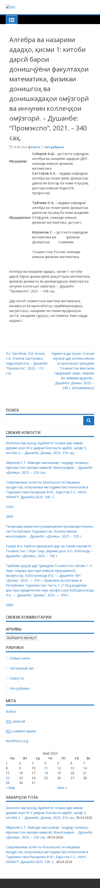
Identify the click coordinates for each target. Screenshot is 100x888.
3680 (9, 605)
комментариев (21, 731)
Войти (11, 711)
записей (15, 721)
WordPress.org (17, 741)
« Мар (10, 787)
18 (46, 773)
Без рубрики (54, 147)
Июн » (62, 787)
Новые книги (20, 658)
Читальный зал (22, 668)
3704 (9, 507)
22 (8, 778)
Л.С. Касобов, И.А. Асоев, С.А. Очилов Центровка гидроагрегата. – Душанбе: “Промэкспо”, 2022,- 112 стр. (27, 363)
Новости (17, 678)
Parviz (35, 147)
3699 (9, 516)
